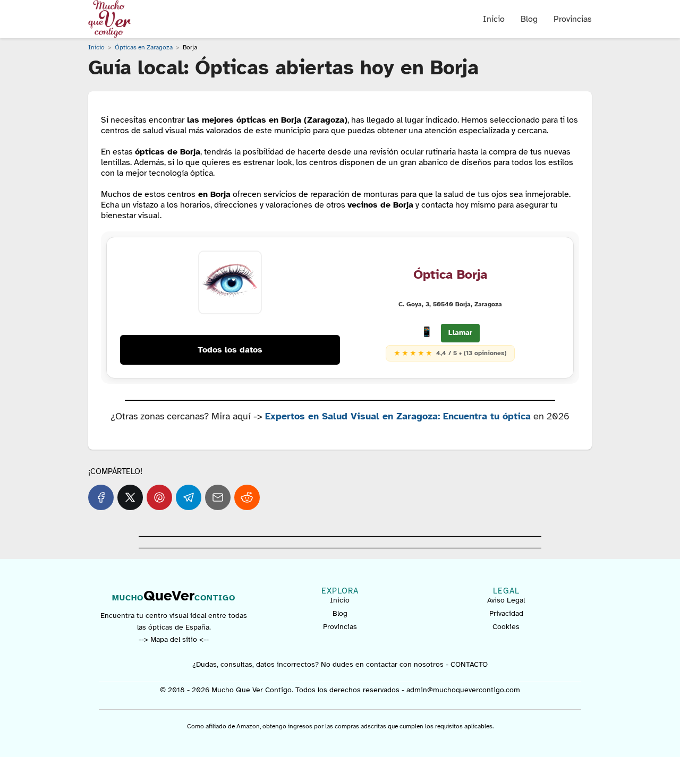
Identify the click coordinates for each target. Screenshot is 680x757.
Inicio (494, 19)
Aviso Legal (506, 600)
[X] (130, 497)
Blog (529, 19)
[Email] (218, 497)
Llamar (460, 332)
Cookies (506, 626)
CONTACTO (469, 664)
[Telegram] (188, 497)
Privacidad (506, 613)
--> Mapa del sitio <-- (174, 639)
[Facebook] (101, 497)
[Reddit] (247, 497)
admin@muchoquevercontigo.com (463, 689)
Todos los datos (230, 350)
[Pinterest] (159, 497)
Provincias (573, 19)
